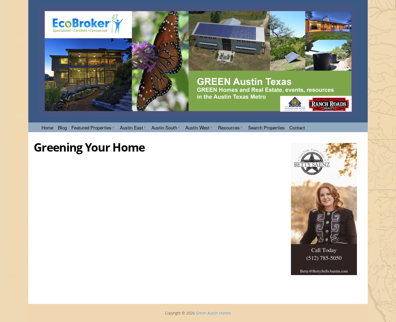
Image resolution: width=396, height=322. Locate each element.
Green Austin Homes (213, 313)
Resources (229, 127)
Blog (62, 127)
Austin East (131, 127)
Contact (297, 127)
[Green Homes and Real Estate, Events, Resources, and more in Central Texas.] (198, 61)
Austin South (164, 127)
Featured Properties (91, 127)
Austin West (197, 127)
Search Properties (266, 127)
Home (47, 127)
